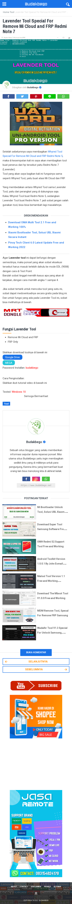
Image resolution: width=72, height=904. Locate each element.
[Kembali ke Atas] (36, 893)
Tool (6, 403)
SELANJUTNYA (38, 661)
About (14, 886)
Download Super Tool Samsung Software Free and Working (51, 529)
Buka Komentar (36, 652)
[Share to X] (22, 96)
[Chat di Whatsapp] (46, 479)
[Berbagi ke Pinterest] (36, 96)
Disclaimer (36, 886)
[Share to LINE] (50, 96)
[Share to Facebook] (9, 96)
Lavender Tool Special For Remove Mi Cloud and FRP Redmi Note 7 (35, 26)
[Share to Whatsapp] (63, 96)
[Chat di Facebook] (26, 479)
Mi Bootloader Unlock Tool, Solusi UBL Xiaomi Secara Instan (51, 512)
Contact (24, 886)
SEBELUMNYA (34, 669)
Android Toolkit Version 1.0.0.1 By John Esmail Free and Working (51, 564)
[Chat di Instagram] (36, 479)
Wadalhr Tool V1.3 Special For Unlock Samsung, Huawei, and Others (52, 633)
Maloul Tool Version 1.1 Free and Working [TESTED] (51, 581)
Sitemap (57, 886)
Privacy (47, 886)
